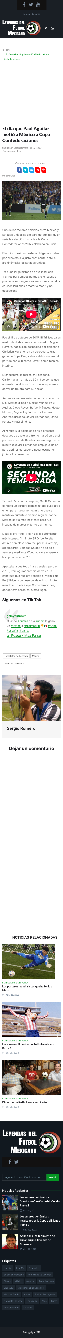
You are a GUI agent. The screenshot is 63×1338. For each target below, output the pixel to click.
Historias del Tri (11, 1294)
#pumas (23, 621)
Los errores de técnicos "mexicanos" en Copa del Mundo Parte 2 (40, 1201)
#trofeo (16, 625)
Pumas (27, 1294)
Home (8, 50)
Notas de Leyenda (13, 1301)
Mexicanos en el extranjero (31, 1287)
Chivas (7, 1281)
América (30, 1281)
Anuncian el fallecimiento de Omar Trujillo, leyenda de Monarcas (37, 1240)
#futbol (52, 625)
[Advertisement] (31, 94)
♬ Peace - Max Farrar (24, 635)
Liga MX (20, 1268)
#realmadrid (32, 625)
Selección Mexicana (14, 663)
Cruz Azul (8, 1287)
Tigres (54, 1301)
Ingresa (26, 14)
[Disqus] (31, 800)
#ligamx (24, 630)
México (35, 656)
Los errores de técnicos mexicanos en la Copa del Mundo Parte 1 (40, 1220)
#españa (12, 630)
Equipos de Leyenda (45, 1294)
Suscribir (36, 14)
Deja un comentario (12, 151)
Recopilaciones (46, 1281)
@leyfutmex (16, 616)
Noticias (8, 1268)
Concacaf (28, 1307)
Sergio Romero (21, 148)
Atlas (44, 1301)
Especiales (34, 1268)
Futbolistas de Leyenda (16, 656)
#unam (40, 621)
